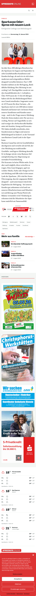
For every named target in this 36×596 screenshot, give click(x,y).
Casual (28, 222)
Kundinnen (25, 225)
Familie (4, 18)
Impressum (27, 593)
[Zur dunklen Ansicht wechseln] (33, 4)
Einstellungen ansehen (18, 589)
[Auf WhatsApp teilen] (9, 216)
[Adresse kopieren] (30, 216)
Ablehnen (18, 584)
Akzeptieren (18, 579)
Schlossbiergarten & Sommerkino (17, 266)
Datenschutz (19, 593)
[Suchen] (29, 10)
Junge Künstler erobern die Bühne (17, 254)
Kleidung (4, 225)
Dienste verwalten (17, 574)
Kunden (18, 225)
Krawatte (11, 225)
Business (22, 222)
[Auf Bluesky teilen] (21, 216)
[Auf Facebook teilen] (13, 216)
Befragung (4, 222)
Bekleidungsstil (13, 222)
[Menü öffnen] (33, 10)
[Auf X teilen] (17, 216)
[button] (33, 555)
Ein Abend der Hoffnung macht (21, 244)
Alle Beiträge (29, 236)
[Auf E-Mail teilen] (26, 216)
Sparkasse (5, 228)
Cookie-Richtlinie (11, 593)
